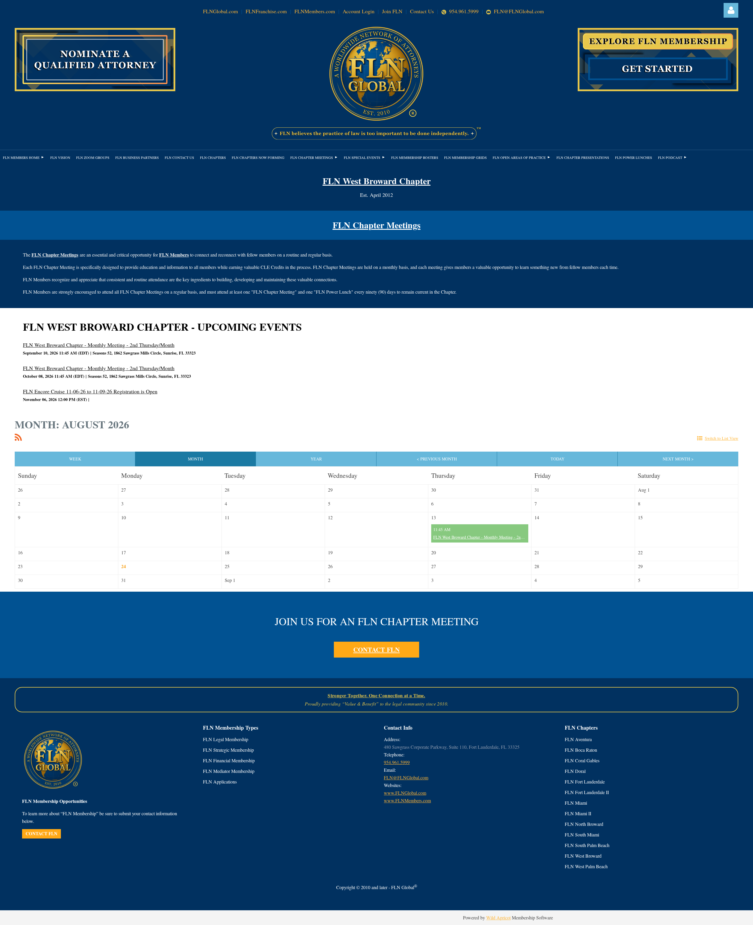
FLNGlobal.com (220, 11)
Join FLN (392, 11)
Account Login (358, 11)
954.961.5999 (464, 11)
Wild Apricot (498, 917)
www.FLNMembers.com (407, 800)
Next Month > (678, 459)
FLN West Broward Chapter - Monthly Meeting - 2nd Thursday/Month (98, 344)
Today (557, 459)
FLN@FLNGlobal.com (518, 11)
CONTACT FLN (376, 649)
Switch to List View (721, 438)
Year (316, 459)
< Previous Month (437, 459)
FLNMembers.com (314, 11)
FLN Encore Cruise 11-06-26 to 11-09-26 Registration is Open (90, 391)
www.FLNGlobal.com (405, 793)
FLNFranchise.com (266, 11)
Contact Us (422, 11)
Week (75, 459)
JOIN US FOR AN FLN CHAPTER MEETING (377, 621)
